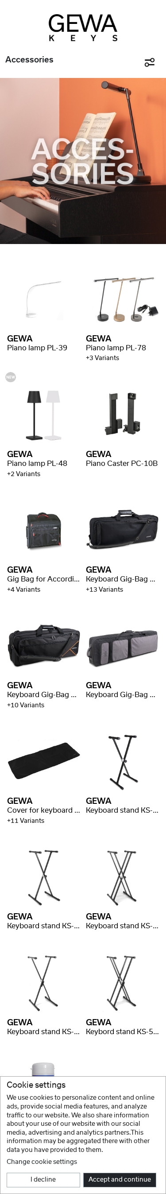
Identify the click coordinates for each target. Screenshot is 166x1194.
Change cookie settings (42, 1162)
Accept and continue (120, 1180)
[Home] (83, 28)
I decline (43, 1180)
